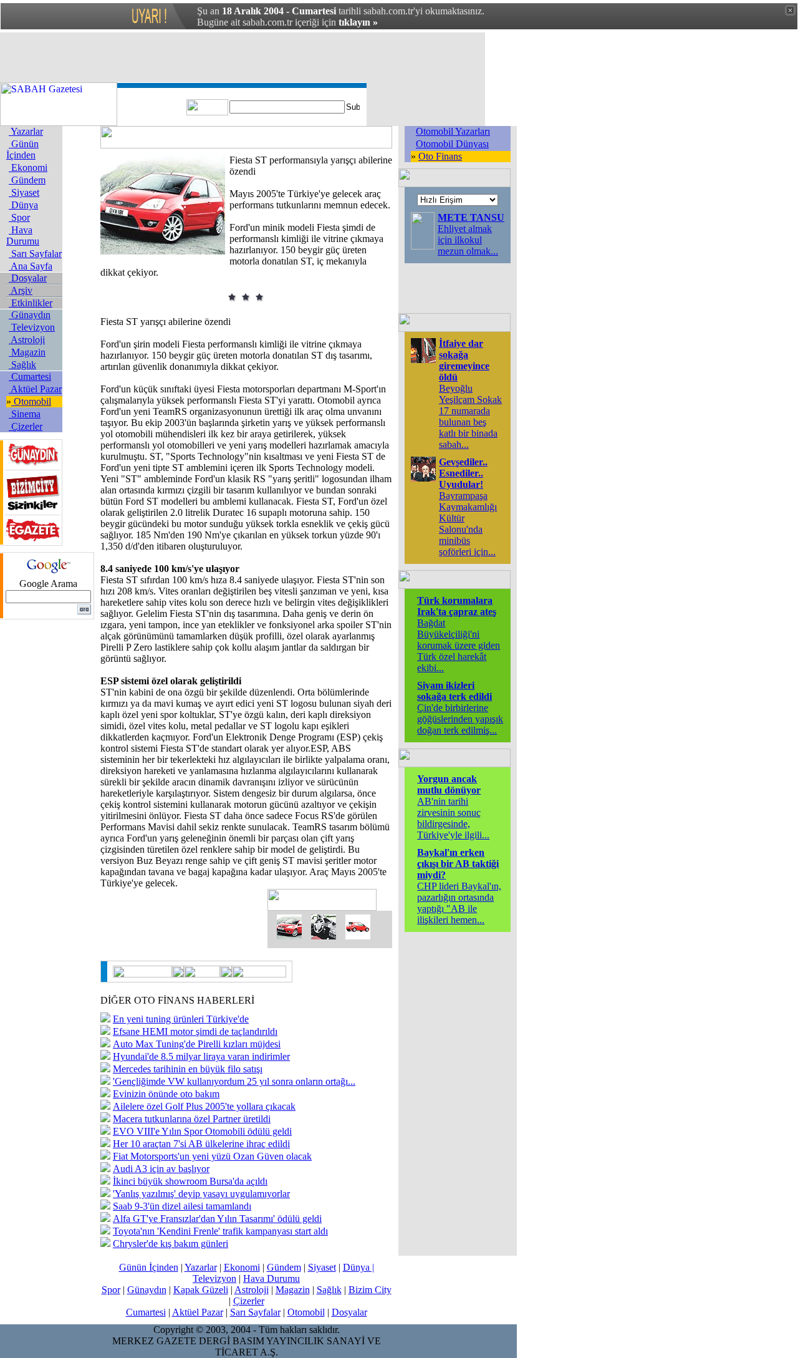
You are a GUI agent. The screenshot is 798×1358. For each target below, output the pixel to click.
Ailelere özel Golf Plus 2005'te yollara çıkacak (204, 1106)
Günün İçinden (22, 149)
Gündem (27, 180)
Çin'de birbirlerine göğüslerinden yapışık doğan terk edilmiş (460, 718)
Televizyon (32, 327)
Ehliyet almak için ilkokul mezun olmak (468, 239)
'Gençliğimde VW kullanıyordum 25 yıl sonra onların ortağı (234, 1081)
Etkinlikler (30, 303)
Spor (19, 217)
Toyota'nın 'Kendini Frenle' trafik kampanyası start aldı (220, 1231)
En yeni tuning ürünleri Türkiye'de (181, 1019)
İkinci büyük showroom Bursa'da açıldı (190, 1181)
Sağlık (22, 364)
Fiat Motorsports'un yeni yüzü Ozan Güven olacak (212, 1156)
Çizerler (25, 426)
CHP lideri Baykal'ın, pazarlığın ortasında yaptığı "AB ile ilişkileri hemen (459, 903)
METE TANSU (471, 217)
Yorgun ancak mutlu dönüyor (449, 784)
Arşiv (20, 290)
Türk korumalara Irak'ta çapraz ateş (456, 606)
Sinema (25, 414)
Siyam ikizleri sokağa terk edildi (454, 691)
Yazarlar (26, 131)
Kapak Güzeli (200, 1289)
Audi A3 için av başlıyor (161, 1168)
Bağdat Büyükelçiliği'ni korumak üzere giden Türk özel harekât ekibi (458, 645)
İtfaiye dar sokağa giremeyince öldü (464, 360)
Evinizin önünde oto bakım (166, 1094)
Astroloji (27, 339)
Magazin (27, 352)
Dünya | (358, 1267)
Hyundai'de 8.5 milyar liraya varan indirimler (201, 1056)
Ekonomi (28, 167)
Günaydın (29, 314)
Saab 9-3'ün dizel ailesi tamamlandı (182, 1206)
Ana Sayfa (30, 266)
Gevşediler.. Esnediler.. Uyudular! (463, 473)
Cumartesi (30, 376)
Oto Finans (440, 156)
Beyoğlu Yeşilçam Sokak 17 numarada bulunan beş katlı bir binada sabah (470, 416)
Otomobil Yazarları (453, 131)
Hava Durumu (22, 235)
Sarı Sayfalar (35, 253)
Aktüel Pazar (35, 389)
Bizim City (370, 1289)
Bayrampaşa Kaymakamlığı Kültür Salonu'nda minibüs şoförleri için (468, 523)
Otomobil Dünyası (452, 143)
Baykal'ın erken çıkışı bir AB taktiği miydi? (458, 863)
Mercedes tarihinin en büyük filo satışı (187, 1069)
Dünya (23, 205)
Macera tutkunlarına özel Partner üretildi (192, 1118)
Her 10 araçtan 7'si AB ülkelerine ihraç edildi (201, 1143)
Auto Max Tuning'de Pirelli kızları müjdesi (197, 1044)
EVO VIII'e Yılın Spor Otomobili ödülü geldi (202, 1131)
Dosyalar (28, 278)
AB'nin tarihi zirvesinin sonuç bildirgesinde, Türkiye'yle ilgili (453, 818)
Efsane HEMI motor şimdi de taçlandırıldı (195, 1031)
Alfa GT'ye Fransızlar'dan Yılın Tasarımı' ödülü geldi (217, 1218)
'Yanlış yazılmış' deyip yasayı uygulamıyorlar (201, 1193)
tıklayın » (358, 22)
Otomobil (31, 401)
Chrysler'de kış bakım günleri (170, 1243)
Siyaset (24, 192)
